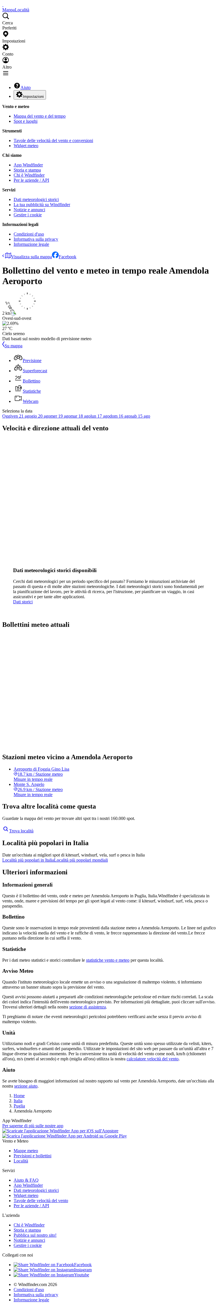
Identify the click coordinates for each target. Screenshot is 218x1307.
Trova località (21, 830)
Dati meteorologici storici (36, 199)
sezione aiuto (25, 1086)
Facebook (67, 256)
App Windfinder (28, 164)
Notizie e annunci (29, 209)
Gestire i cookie (28, 214)
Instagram (83, 1269)
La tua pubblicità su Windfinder (42, 204)
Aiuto (25, 87)
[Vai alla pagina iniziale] (2, 4)
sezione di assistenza (87, 1006)
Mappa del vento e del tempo (40, 116)
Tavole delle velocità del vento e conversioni (53, 140)
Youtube (81, 1274)
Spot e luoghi (25, 121)
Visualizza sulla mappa (31, 256)
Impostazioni (33, 96)
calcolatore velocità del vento (153, 1058)
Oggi (6, 416)
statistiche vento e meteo (107, 960)
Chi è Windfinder (29, 175)
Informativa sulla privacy (36, 239)
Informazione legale (31, 244)
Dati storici (23, 601)
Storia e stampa (27, 170)
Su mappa (13, 345)
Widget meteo (26, 145)
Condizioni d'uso (29, 234)
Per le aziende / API (31, 180)
